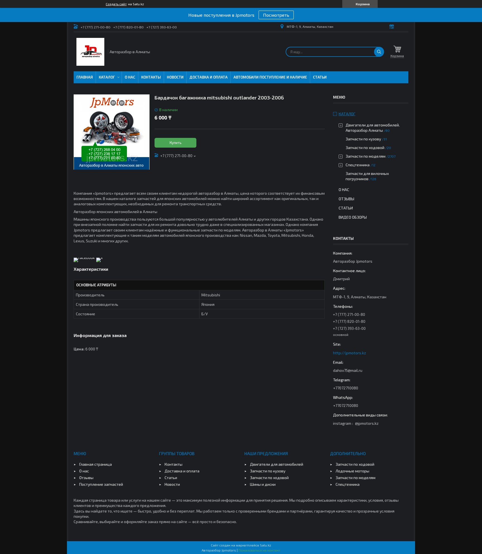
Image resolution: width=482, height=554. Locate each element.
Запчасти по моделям (365, 156)
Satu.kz (265, 545)
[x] (99, 257)
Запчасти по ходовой (365, 147)
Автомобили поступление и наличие (270, 77)
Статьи (320, 77)
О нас (130, 77)
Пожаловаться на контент (259, 550)
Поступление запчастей (101, 484)
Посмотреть (276, 15)
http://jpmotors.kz (349, 352)
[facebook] (84, 257)
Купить (176, 142)
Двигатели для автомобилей (276, 464)
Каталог (107, 77)
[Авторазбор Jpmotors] (90, 52)
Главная (84, 77)
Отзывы (346, 198)
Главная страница (95, 464)
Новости (175, 77)
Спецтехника (358, 164)
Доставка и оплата (208, 77)
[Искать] (379, 52)
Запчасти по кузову (363, 138)
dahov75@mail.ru (347, 370)
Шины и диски (263, 484)
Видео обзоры (353, 217)
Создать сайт (116, 4)
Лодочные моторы (352, 470)
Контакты (151, 77)
